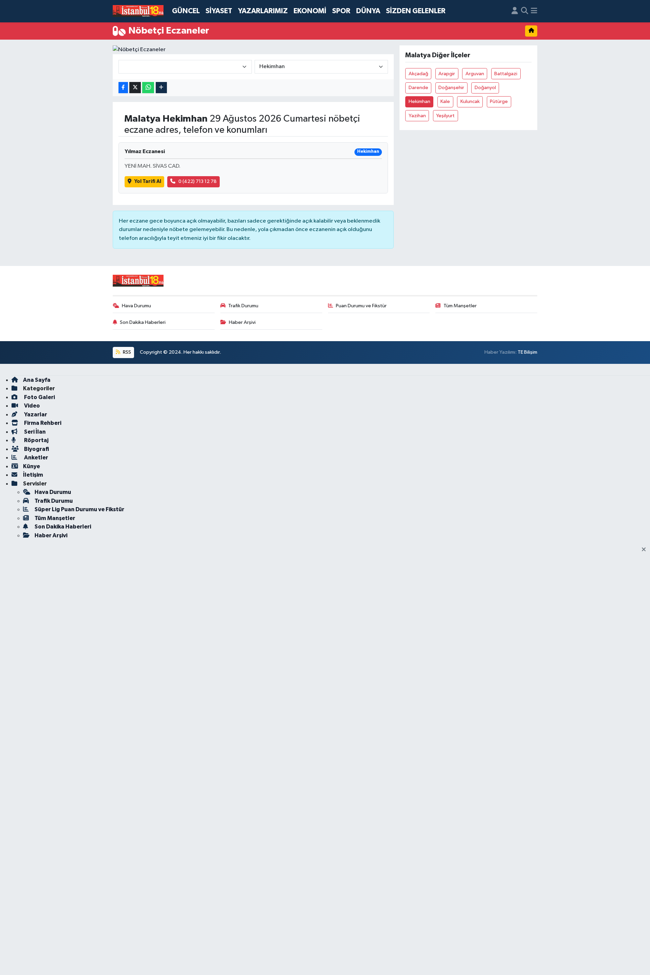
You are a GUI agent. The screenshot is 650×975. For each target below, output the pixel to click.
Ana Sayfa (36, 380)
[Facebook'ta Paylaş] (123, 87)
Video (31, 406)
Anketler (35, 457)
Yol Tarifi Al (147, 181)
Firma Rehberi (42, 423)
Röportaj (35, 440)
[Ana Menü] (534, 11)
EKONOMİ (310, 11)
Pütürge (499, 101)
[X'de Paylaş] (135, 87)
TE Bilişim (527, 352)
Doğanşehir (451, 87)
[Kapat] (646, 549)
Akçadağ (418, 73)
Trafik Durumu (243, 305)
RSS (126, 352)
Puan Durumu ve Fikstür (361, 305)
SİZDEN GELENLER (416, 11)
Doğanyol (485, 87)
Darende (418, 87)
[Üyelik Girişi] (515, 11)
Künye (31, 466)
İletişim (33, 475)
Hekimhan (419, 101)
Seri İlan (34, 432)
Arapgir (446, 73)
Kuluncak (470, 101)
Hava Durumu (136, 305)
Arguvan (474, 73)
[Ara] (524, 11)
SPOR (341, 11)
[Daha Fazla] (161, 87)
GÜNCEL (186, 11)
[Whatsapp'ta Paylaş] (148, 87)
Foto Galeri (39, 397)
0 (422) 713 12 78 (197, 181)
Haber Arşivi (242, 322)
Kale (445, 101)
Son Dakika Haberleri (143, 322)
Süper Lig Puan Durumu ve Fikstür (79, 509)
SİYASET (218, 11)
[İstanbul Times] (138, 11)
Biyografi (36, 449)
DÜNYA (368, 11)
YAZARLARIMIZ (263, 11)
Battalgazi (505, 73)
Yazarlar (35, 414)
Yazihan (417, 115)
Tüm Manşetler (460, 305)
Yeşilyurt (445, 115)
